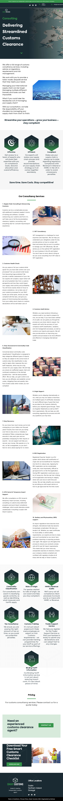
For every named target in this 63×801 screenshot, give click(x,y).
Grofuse (52, 799)
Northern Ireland (35, 788)
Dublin (30, 785)
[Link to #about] (21, 53)
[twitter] (30, 5)
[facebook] (33, 5)
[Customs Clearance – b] (15, 778)
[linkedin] (35, 5)
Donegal (31, 790)
